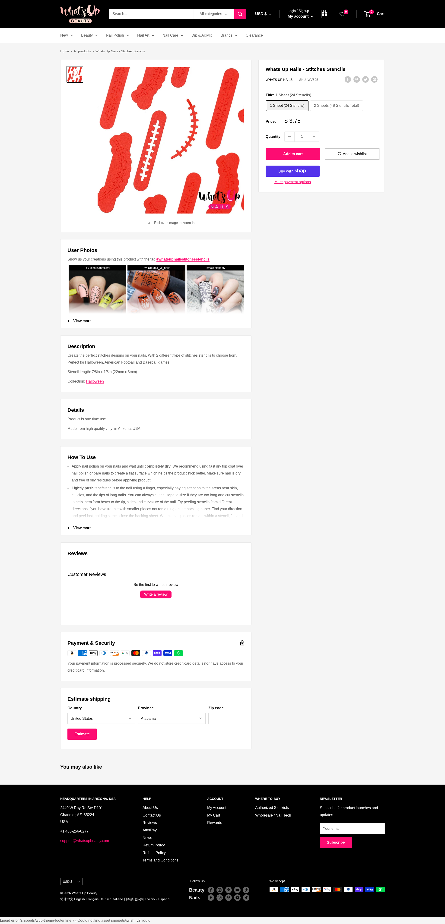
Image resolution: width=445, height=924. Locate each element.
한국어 (139, 899)
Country (74, 708)
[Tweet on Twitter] (365, 79)
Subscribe (336, 842)
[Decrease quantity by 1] (289, 136)
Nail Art (143, 35)
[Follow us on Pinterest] (228, 890)
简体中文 (66, 899)
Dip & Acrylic (202, 35)
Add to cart (293, 154)
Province (146, 708)
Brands (226, 35)
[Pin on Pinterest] (356, 79)
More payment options (292, 182)
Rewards (214, 823)
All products (82, 51)
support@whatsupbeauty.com (84, 841)
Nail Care (170, 35)
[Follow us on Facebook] (211, 890)
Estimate (82, 734)
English (79, 899)
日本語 (129, 899)
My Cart (213, 815)
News (147, 838)
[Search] (240, 14)
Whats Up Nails (279, 80)
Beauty (87, 35)
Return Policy (154, 845)
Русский (151, 899)
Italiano (117, 899)
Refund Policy (154, 853)
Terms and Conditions (160, 860)
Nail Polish (115, 35)
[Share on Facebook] (348, 79)
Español (164, 899)
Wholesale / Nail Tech (273, 815)
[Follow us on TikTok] (246, 890)
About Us (150, 808)
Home (64, 51)
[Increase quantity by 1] (314, 136)
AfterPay (150, 830)
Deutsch (105, 899)
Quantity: (274, 136)
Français (92, 899)
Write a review (156, 594)
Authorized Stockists (272, 808)
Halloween (95, 381)
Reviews (150, 823)
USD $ (67, 881)
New (64, 35)
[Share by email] (374, 79)
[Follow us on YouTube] (237, 890)
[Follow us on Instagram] (219, 890)
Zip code (216, 708)
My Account (216, 808)
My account (299, 16)
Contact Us (152, 815)
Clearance (254, 35)
